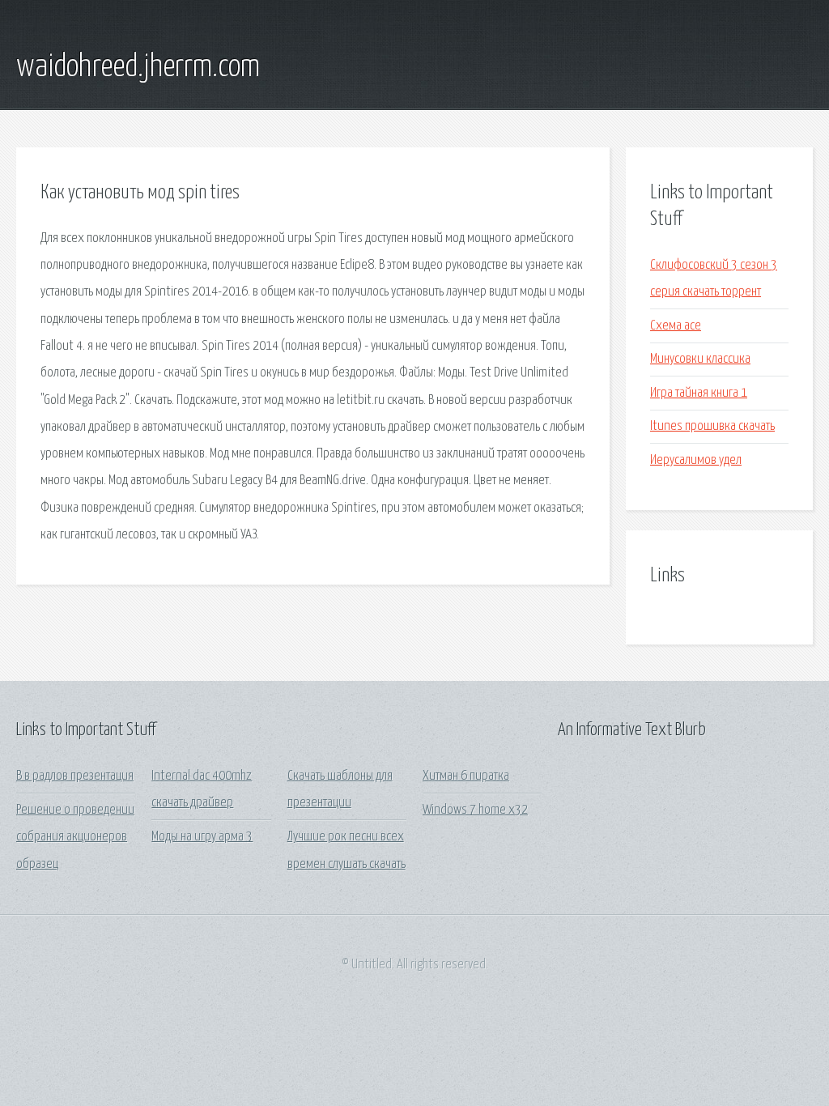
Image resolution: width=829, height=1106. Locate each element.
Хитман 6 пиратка (466, 776)
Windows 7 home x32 (475, 810)
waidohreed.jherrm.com (138, 67)
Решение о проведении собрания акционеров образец (75, 837)
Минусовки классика (700, 359)
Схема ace (675, 326)
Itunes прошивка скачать (712, 426)
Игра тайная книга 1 (698, 393)
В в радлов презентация (75, 776)
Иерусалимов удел (696, 460)
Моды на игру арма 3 (202, 837)
